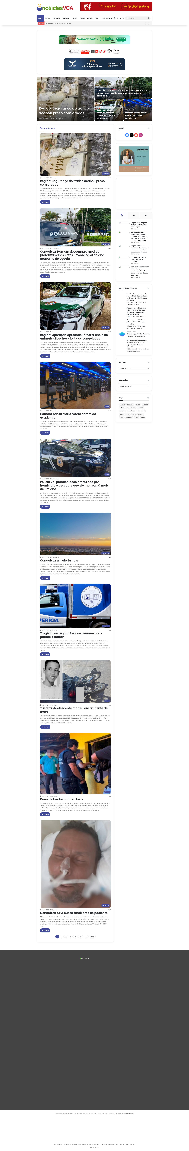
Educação (66, 18)
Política (89, 18)
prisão (134, 414)
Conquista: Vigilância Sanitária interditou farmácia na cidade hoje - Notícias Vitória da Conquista (137, 344)
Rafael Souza (131, 332)
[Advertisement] (134, 193)
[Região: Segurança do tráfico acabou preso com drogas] (65, 99)
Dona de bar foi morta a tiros (61, 799)
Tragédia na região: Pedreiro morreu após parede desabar (71, 635)
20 (80, 936)
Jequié (137, 411)
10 (75, 936)
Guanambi (140, 407)
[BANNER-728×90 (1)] (94, 51)
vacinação (129, 417)
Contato (132, 1144)
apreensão (130, 404)
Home (40, 18)
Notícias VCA (45, 178)
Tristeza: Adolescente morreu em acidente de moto (74, 710)
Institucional (106, 18)
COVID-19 (132, 407)
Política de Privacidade (107, 1144)
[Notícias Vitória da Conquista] (55, 7)
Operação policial (124, 414)
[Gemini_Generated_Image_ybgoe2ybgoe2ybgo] (94, 39)
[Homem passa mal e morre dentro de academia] (137, 110)
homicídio (122, 411)
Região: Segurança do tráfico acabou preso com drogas (64, 111)
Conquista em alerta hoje (59, 560)
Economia (56, 18)
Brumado (145, 404)
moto (143, 411)
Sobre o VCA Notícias (122, 1144)
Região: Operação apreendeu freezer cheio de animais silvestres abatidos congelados (106, 113)
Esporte (74, 18)
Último (92, 936)
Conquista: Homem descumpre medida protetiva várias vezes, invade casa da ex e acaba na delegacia (121, 93)
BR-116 (138, 404)
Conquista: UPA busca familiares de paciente (74, 913)
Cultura (47, 18)
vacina (122, 417)
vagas (136, 417)
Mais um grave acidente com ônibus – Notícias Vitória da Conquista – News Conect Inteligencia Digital (136, 311)
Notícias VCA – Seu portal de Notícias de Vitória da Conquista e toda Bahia (76, 1144)
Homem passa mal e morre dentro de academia (59, 23)
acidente (122, 404)
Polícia (82, 18)
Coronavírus (123, 407)
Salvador (140, 414)
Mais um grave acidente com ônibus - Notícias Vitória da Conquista (136, 322)
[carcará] (94, 64)
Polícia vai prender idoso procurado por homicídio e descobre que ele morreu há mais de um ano (74, 485)
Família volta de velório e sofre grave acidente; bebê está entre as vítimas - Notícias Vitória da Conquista (137, 297)
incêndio (130, 411)
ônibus (143, 417)
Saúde (97, 18)
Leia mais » (45, 202)
